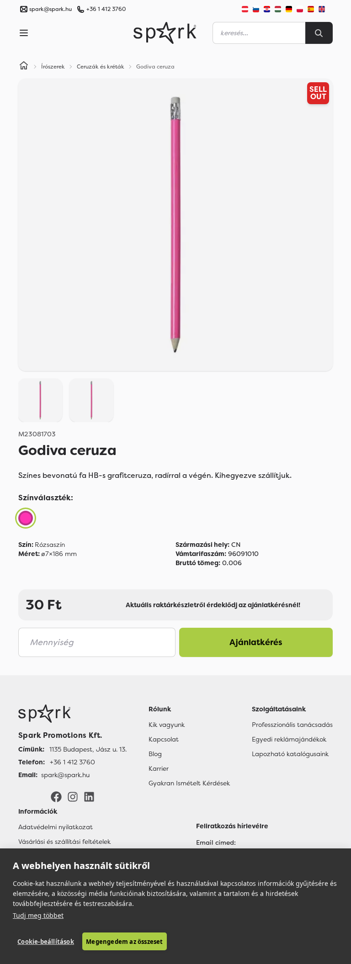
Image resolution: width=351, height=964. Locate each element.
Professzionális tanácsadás (292, 724)
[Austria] (245, 9)
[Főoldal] (72, 713)
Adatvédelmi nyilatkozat (55, 827)
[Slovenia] (256, 9)
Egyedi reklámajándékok (289, 739)
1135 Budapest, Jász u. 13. (88, 749)
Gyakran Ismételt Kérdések (189, 783)
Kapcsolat (164, 739)
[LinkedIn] (89, 796)
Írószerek (53, 66)
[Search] (319, 33)
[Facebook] (56, 796)
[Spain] (310, 9)
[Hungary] (278, 9)
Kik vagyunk (167, 724)
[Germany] (288, 9)
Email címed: (216, 842)
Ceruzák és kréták (100, 66)
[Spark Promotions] (165, 33)
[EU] (325, 9)
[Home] (23, 66)
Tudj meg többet (38, 915)
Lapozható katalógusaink (290, 754)
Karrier (159, 768)
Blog (155, 754)
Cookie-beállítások (45, 942)
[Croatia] (267, 9)
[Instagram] (72, 796)
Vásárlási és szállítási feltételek (64, 841)
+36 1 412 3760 (106, 9)
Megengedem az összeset (124, 942)
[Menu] (23, 32)
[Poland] (299, 9)
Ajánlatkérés (255, 642)
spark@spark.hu (65, 775)
